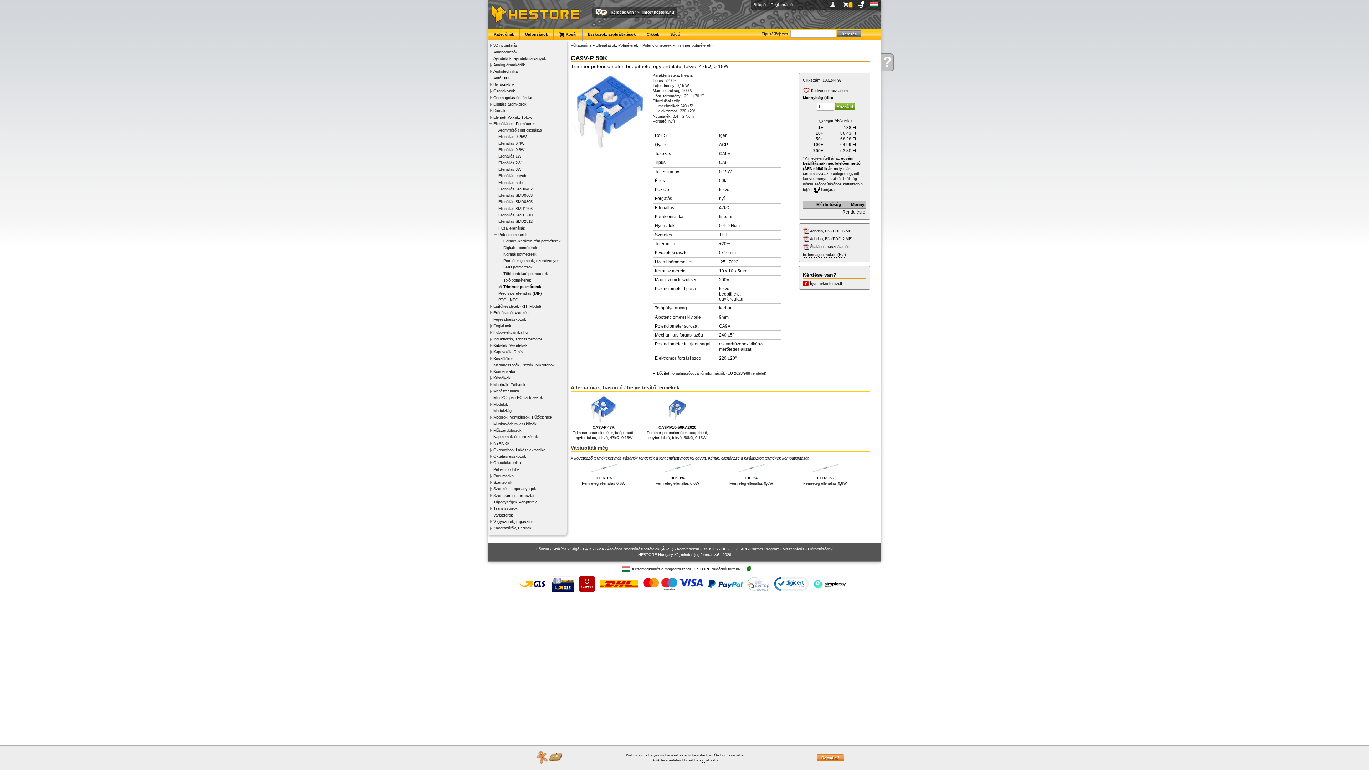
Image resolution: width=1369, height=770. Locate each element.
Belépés (761, 4)
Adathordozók (505, 52)
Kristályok (502, 378)
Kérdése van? (623, 12)
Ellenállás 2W (509, 163)
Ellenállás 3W (509, 169)
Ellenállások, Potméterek (514, 124)
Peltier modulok (506, 469)
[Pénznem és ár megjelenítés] (861, 4)
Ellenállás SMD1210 (515, 215)
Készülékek (503, 358)
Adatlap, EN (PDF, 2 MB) (831, 239)
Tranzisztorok (505, 508)
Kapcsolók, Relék (508, 352)
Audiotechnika (505, 71)
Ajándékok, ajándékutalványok (519, 58)
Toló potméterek (517, 280)
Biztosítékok (504, 84)
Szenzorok (502, 482)
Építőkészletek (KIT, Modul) (517, 306)
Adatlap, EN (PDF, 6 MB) (831, 231)
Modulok (500, 404)
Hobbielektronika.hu (510, 332)
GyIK (587, 549)
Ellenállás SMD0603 (515, 195)
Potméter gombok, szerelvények (531, 260)
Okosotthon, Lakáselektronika (519, 450)
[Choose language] (874, 4)
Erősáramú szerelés (511, 312)
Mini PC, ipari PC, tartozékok (518, 397)
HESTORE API (734, 549)
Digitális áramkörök (510, 104)
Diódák (499, 110)
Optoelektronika (507, 463)
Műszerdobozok (507, 430)
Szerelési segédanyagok (514, 489)
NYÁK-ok (501, 443)
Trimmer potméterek (522, 286)
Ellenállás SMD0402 (515, 189)
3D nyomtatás (505, 45)
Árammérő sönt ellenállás (520, 130)
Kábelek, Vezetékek (510, 345)
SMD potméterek (518, 267)
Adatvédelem (688, 549)
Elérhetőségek (820, 549)
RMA (599, 549)
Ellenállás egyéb (512, 176)
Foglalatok (502, 326)
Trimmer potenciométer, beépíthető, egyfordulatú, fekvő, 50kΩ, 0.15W (677, 432)
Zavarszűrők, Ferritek (512, 528)
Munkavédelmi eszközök (515, 424)
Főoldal (542, 549)
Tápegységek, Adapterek (515, 502)
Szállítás (559, 549)
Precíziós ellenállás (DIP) (520, 293)
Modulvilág (502, 411)
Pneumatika (503, 476)
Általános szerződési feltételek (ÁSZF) (640, 549)
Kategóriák (504, 34)
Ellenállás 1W (509, 156)
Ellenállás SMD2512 (515, 221)
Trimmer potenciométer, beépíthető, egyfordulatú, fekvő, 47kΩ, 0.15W (603, 432)
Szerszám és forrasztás (514, 495)
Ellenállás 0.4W (511, 143)
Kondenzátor (504, 371)
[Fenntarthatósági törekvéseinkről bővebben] (748, 569)
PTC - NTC (508, 300)
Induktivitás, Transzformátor (517, 339)
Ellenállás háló (510, 182)
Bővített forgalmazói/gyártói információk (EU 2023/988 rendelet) (711, 373)
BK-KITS (710, 549)
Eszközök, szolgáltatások (612, 34)
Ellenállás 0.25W (512, 136)
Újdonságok (536, 34)
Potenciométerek (513, 234)
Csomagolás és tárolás (513, 98)
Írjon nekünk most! (826, 283)
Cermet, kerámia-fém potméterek (532, 241)
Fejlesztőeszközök (509, 319)
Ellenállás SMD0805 (515, 202)
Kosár (571, 34)
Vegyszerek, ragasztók (513, 521)
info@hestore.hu (658, 12)
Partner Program (764, 549)
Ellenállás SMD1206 (515, 208)
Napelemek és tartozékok (515, 437)
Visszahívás (793, 549)
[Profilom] (834, 4)
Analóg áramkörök (509, 65)
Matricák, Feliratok (509, 385)
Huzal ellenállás (511, 228)
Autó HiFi (501, 78)
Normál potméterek (520, 254)
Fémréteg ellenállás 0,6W (603, 480)
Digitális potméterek (520, 248)
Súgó (675, 34)
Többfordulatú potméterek (525, 274)
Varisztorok (503, 515)
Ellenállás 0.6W (511, 150)
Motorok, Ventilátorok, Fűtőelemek (522, 417)
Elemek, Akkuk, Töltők (512, 117)
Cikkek (653, 34)
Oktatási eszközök (509, 456)
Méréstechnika (506, 391)
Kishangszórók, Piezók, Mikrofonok (524, 365)
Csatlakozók (504, 91)
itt (703, 760)
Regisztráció (782, 4)
